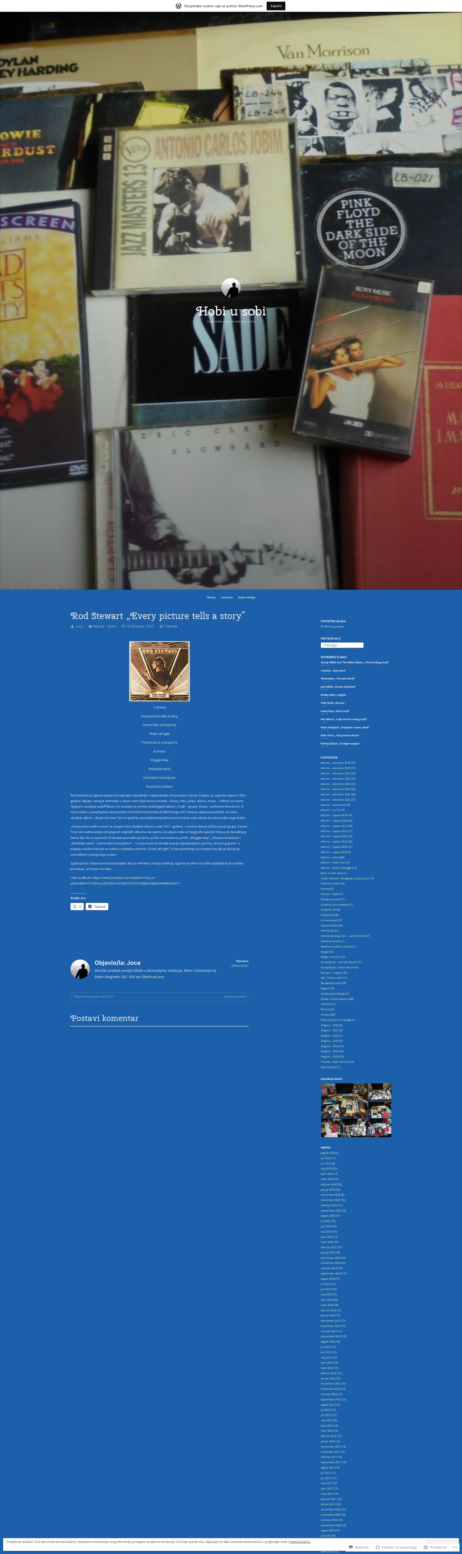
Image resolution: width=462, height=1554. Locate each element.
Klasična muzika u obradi (336, 946)
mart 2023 (327, 1368)
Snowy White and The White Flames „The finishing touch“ (355, 662)
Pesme (325, 1009)
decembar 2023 (330, 1320)
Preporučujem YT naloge (336, 1020)
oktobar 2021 (329, 1457)
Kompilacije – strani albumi (338, 967)
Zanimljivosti (329, 1067)
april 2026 (327, 1173)
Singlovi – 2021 (330, 1030)
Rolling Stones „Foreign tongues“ (340, 743)
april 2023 (327, 1362)
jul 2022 (325, 1409)
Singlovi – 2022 (330, 1035)
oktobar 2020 (329, 1520)
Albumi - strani (104, 626)
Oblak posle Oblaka (333, 993)
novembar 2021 (330, 1452)
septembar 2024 (331, 1273)
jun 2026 (326, 1163)
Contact (227, 597)
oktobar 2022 (329, 1394)
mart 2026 (327, 1179)
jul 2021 (325, 1473)
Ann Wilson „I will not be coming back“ (344, 719)
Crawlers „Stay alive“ (333, 670)
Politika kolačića (299, 1542)
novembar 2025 (330, 1200)
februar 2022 (328, 1436)
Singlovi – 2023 (330, 1041)
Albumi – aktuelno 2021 (335, 773)
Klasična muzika (330, 941)
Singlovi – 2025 (330, 1051)
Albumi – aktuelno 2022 (335, 778)
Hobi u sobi (231, 310)
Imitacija (326, 915)
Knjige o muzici (330, 957)
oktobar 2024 (329, 1268)
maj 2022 (326, 1420)
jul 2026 (325, 1158)
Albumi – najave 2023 (334, 836)
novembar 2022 (330, 1389)
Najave (325, 988)
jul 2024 (325, 1284)
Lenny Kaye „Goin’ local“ (335, 711)
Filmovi (325, 888)
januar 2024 (328, 1315)
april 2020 (327, 1551)
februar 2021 (328, 1499)
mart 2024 (327, 1305)
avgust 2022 (328, 1404)
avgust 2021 (328, 1467)
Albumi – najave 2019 (334, 815)
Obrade (325, 1004)
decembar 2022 (330, 1383)
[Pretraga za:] (342, 644)
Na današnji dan (331, 983)
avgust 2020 (328, 1530)
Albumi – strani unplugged (337, 867)
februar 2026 (328, 1184)
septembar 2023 (331, 1336)
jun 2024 (326, 1289)
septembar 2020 (331, 1525)
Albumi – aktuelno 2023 (335, 784)
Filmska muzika (330, 899)
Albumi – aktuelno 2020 (335, 768)
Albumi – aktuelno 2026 (335, 799)
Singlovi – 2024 (330, 1046)
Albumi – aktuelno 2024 (335, 789)
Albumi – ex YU (330, 810)
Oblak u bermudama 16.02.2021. (92, 997)
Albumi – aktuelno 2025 (335, 794)
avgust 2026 (328, 1153)
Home (211, 597)
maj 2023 (326, 1357)
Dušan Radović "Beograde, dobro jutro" (345, 878)
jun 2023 (326, 1352)
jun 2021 (326, 1478)
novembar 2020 (330, 1514)
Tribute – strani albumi (335, 1062)
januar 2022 (328, 1441)
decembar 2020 (330, 1509)
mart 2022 (327, 1430)
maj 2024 (326, 1294)
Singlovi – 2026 (330, 1056)
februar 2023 (328, 1373)
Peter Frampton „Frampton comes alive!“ (345, 727)
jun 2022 (326, 1415)
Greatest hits (328, 909)
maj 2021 (326, 1483)
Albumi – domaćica (333, 805)
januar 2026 (328, 1189)
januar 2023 (328, 1378)
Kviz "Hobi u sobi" (332, 977)
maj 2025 (326, 1231)
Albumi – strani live (332, 862)
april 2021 (327, 1488)
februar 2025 (328, 1247)
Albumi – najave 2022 (334, 831)
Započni (276, 6)
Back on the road (331, 873)
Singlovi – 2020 (330, 1025)
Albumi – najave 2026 (334, 852)
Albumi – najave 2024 (334, 841)
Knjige (324, 951)
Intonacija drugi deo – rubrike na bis (343, 936)
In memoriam (329, 920)
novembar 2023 (330, 1326)
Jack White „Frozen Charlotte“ (338, 686)
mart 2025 (327, 1242)
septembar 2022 (331, 1399)
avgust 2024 (328, 1278)
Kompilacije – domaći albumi (339, 962)
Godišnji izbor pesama (335, 904)
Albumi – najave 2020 (334, 820)
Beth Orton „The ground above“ (340, 735)
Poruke (325, 1014)
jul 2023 (325, 1347)
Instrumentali (329, 925)
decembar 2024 (330, 1258)
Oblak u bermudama (334, 999)
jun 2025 (326, 1226)
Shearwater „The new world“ (338, 678)
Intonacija (327, 930)
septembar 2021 (331, 1462)
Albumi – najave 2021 (334, 826)
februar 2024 (328, 1310)
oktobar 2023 (329, 1331)
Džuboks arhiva (330, 883)
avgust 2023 (328, 1341)
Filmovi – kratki (330, 894)
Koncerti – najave (331, 972)
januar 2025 (328, 1252)
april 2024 (327, 1299)
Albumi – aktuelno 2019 (335, 762)
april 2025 (327, 1237)
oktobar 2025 (329, 1205)
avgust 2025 (328, 1215)
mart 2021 (327, 1493)
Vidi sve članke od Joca (146, 976)
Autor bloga (246, 597)
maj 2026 (326, 1168)
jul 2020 (325, 1535)
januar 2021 (328, 1504)
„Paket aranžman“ (235, 997)
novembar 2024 (330, 1263)
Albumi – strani (330, 857)
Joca (79, 626)
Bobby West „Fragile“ (333, 695)
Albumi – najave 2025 (334, 847)
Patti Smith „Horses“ (333, 703)
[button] (344, 1101)
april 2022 (327, 1425)
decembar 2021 (330, 1446)
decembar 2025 (330, 1194)
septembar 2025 (331, 1210)
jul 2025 (325, 1221)
